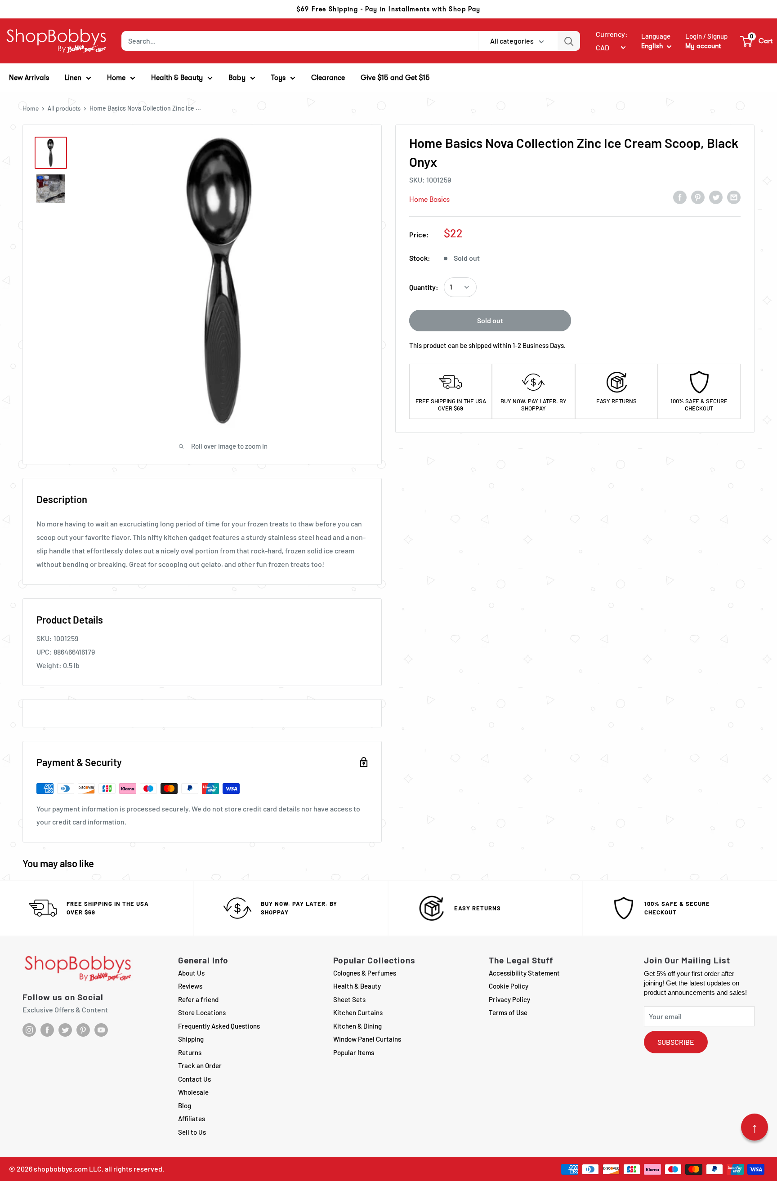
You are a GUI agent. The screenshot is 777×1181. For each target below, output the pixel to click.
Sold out (490, 320)
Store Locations (202, 1012)
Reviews (190, 986)
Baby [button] (237, 77)
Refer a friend (198, 999)
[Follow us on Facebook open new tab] (47, 1030)
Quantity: (423, 287)
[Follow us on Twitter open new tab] (65, 1030)
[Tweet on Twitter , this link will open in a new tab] (716, 197)
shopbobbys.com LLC (68, 1168)
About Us (191, 973)
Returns (189, 1052)
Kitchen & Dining (357, 1026)
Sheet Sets (349, 999)
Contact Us (194, 1079)
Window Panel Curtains (367, 1039)
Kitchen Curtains (358, 1012)
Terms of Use (508, 1012)
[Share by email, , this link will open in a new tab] (734, 197)
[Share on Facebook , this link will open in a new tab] (680, 197)
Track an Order (200, 1065)
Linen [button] (73, 77)
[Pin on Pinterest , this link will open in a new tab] (698, 197)
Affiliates (191, 1118)
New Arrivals (29, 77)
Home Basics (429, 199)
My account (703, 46)
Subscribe (675, 1042)
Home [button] (116, 77)
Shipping (191, 1039)
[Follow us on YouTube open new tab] (101, 1030)
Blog (184, 1105)
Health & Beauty (357, 986)
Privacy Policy (509, 999)
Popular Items (353, 1052)
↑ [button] (754, 1127)
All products (64, 108)
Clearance (328, 77)
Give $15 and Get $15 (395, 77)
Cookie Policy (508, 986)
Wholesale (193, 1092)
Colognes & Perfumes (364, 973)
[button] (757, 41)
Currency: (612, 34)
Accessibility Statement (524, 973)
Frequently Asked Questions (219, 1026)
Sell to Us (192, 1132)
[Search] (569, 41)
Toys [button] (278, 77)
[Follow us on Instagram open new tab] (29, 1030)
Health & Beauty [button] (177, 77)
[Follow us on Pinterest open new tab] (83, 1030)
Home (30, 108)
